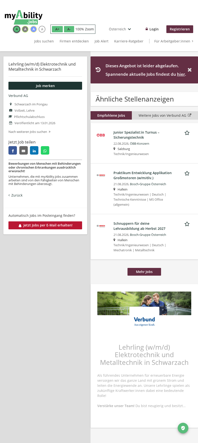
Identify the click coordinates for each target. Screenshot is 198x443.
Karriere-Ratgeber (128, 41)
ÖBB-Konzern (139, 144)
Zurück (16, 195)
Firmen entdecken (74, 41)
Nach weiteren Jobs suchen (27, 132)
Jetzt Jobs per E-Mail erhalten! (47, 225)
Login (154, 29)
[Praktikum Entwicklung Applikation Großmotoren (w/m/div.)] (101, 175)
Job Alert (101, 41)
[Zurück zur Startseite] (23, 17)
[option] (16, 29)
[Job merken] (187, 132)
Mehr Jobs (144, 271)
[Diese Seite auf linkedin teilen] (34, 150)
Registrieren (180, 29)
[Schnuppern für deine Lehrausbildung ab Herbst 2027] (101, 225)
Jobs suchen (44, 41)
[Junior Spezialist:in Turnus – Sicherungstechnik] (101, 134)
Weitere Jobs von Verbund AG (162, 115)
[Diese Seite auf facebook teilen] (12, 150)
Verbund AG (18, 95)
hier (181, 74)
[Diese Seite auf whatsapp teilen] (45, 150)
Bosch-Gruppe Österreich (148, 184)
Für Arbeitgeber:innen (172, 41)
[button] (190, 69)
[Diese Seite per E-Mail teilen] (23, 150)
